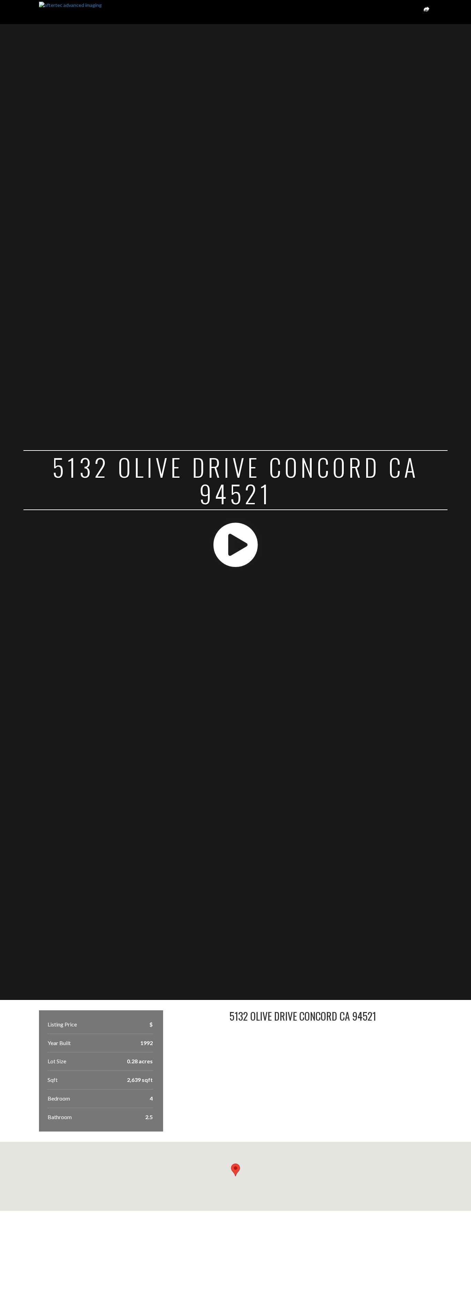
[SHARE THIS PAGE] (426, 12)
